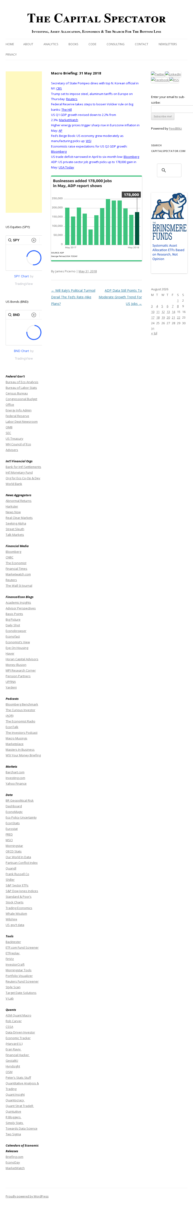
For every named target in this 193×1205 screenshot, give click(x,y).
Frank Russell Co (17, 874)
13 (168, 312)
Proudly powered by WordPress (27, 1196)
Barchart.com (15, 772)
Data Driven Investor (20, 1032)
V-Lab (10, 998)
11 (158, 312)
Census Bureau (17, 393)
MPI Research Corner (21, 670)
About (28, 44)
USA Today (66, 167)
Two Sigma (13, 1134)
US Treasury (14, 438)
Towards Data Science (21, 1128)
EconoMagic (14, 812)
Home (10, 44)
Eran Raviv (13, 1049)
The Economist (16, 563)
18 (158, 317)
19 (163, 317)
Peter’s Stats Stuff (18, 1077)
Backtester (13, 942)
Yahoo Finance (16, 783)
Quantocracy (15, 1100)
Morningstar (14, 846)
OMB (9, 427)
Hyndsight (13, 1066)
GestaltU (12, 1060)
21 (173, 317)
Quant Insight (15, 1094)
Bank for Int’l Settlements (23, 467)
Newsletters (168, 44)
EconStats (13, 823)
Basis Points (14, 614)
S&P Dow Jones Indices (22, 891)
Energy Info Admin (19, 410)
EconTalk (12, 727)
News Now (13, 512)
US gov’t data (15, 925)
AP (60, 130)
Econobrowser (16, 631)
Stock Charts (15, 902)
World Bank (14, 484)
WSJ (88, 141)
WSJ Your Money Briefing (23, 755)
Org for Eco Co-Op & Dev (23, 478)
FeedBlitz (175, 128)
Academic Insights (18, 602)
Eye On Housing (17, 648)
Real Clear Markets (19, 518)
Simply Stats (15, 1123)
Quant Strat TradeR (20, 1106)
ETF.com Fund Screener (22, 947)
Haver (10, 653)
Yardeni (11, 687)
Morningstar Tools (19, 970)
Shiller (10, 879)
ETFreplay (13, 953)
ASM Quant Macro (18, 1015)
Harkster (12, 506)
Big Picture (13, 619)
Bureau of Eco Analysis (22, 382)
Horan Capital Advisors (22, 659)
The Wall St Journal (19, 585)
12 (163, 312)
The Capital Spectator (96, 17)
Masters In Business (20, 749)
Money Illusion (16, 665)
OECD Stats (14, 851)
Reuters (71, 99)
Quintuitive (13, 1111)
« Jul (154, 333)
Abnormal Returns (19, 501)
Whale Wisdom (16, 913)
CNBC (9, 557)
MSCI (9, 840)
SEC (8, 433)
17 (152, 317)
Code (92, 44)
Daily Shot (13, 625)
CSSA (9, 1027)
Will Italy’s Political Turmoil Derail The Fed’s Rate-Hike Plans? (73, 297)
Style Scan (13, 987)
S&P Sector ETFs (17, 885)
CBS (59, 88)
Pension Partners (18, 676)
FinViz (10, 959)
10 (152, 312)
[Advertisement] (24, 142)
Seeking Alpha (16, 523)
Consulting (116, 44)
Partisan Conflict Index (22, 863)
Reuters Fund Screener (22, 981)
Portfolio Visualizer (19, 976)
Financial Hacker (18, 1055)
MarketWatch (68, 120)
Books (73, 44)
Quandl (11, 868)
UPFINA (11, 682)
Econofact (13, 636)
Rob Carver (14, 1021)
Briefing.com (14, 1157)
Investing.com (15, 778)
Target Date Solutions (21, 993)
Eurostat (12, 829)
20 (168, 317)
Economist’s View (18, 642)
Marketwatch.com (18, 574)
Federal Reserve (17, 416)
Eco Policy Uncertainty (21, 817)
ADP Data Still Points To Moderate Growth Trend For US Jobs (120, 297)
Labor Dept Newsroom (22, 421)
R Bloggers (13, 1117)
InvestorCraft (15, 964)
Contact (141, 44)
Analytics (51, 44)
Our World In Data (18, 857)
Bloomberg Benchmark (22, 704)
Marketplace (15, 744)
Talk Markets (15, 535)
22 (178, 317)
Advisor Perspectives (21, 608)
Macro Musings (16, 738)
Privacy (11, 55)
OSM (9, 1072)
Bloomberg (59, 151)
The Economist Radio (20, 721)
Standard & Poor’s (19, 896)
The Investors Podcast (21, 732)
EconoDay (13, 1162)
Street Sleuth (15, 529)
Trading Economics (19, 908)
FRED (9, 834)
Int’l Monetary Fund (19, 472)
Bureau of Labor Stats (21, 387)
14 (173, 312)
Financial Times (16, 568)
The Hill (66, 109)
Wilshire (11, 919)
